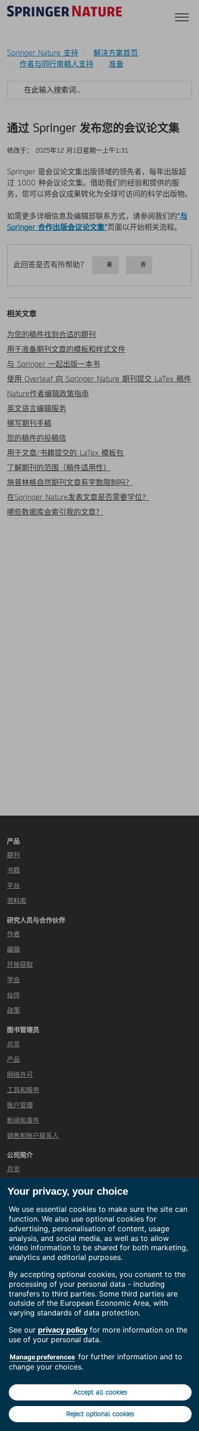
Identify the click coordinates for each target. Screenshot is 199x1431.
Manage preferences (42, 1357)
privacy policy (62, 1329)
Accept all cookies (100, 1392)
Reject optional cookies (100, 1414)
